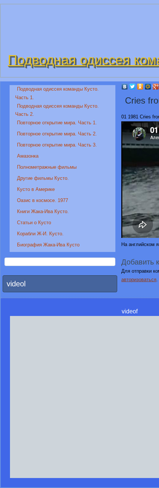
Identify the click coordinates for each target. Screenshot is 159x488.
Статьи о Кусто (34, 222)
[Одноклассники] (140, 86)
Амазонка (27, 156)
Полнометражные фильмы (47, 167)
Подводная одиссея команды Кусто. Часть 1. (57, 93)
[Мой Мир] (148, 86)
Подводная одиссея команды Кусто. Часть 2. (57, 110)
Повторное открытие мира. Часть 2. (57, 134)
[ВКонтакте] (125, 86)
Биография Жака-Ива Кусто (48, 245)
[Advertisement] (79, 395)
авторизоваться (138, 279)
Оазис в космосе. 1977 (42, 200)
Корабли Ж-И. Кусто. (40, 233)
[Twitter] (132, 86)
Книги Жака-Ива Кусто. (43, 211)
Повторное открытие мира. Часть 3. (57, 145)
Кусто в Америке (36, 189)
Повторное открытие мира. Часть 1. (57, 122)
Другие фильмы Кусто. (43, 178)
